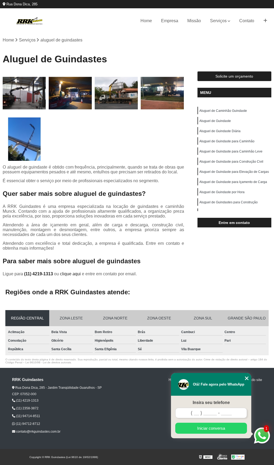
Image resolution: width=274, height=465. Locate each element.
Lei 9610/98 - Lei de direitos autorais (48, 362)
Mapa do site (252, 380)
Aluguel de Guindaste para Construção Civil (231, 161)
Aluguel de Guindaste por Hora (222, 192)
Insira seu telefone (211, 402)
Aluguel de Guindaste (215, 121)
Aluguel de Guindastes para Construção (228, 202)
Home (146, 20)
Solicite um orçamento (234, 76)
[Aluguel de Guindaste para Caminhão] (162, 93)
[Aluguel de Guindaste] (70, 93)
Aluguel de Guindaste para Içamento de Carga (233, 182)
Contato (246, 20)
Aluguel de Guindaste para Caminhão (226, 141)
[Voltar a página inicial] (29, 21)
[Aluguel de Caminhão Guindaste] (24, 93)
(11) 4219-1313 (39, 274)
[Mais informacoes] (265, 21)
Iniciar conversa (211, 428)
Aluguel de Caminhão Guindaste (223, 111)
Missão (194, 20)
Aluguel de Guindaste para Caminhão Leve (230, 151)
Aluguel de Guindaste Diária (220, 131)
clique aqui (70, 274)
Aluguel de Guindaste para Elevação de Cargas (234, 172)
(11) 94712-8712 (27, 424)
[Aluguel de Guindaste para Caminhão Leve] (24, 139)
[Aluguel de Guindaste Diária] (116, 93)
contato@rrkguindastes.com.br (37, 431)
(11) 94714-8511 (27, 416)
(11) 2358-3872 (27, 408)
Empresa (169, 20)
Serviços (218, 20)
